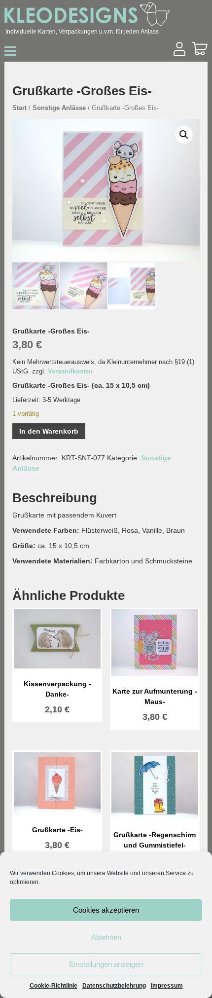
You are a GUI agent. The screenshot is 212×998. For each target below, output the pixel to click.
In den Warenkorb (48, 431)
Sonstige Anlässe (59, 107)
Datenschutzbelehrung (114, 985)
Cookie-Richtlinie (53, 985)
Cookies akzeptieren (106, 910)
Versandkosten (70, 371)
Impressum (167, 985)
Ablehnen (106, 937)
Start (19, 107)
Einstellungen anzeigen (106, 964)
